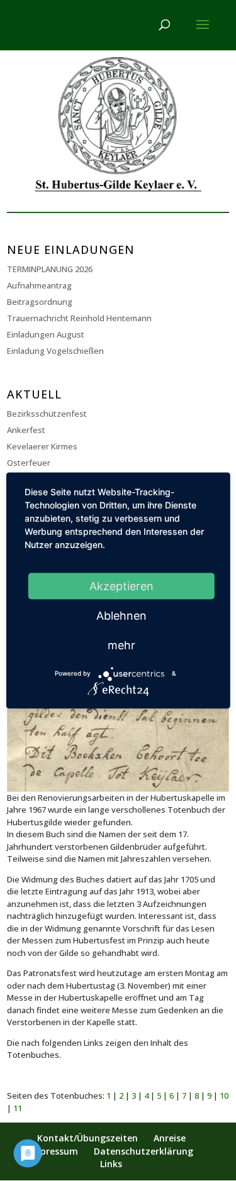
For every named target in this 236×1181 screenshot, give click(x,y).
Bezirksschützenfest (47, 413)
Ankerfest (26, 430)
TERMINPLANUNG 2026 (50, 269)
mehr (121, 644)
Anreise (170, 1138)
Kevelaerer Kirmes (42, 446)
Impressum (53, 1151)
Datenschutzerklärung (143, 1151)
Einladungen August (45, 334)
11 (17, 1108)
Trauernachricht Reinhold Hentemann (79, 318)
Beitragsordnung (39, 301)
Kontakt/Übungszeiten (87, 1138)
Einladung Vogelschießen (55, 350)
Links (111, 1164)
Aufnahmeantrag (39, 285)
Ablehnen (121, 615)
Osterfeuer (28, 462)
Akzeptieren (121, 585)
